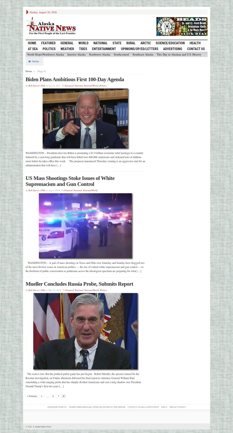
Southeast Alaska (143, 54)
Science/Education (170, 43)
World (83, 43)
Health (195, 43)
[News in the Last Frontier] (52, 26)
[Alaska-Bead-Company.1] (182, 26)
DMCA (164, 407)
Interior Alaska (76, 54)
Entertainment (104, 49)
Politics (49, 49)
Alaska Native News (42, 426)
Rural (131, 43)
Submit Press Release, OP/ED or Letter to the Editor (97, 407)
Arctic (146, 43)
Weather (67, 49)
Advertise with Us (57, 407)
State (117, 43)
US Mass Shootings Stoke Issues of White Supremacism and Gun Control (70, 181)
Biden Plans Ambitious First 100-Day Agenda (75, 79)
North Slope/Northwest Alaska (45, 54)
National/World (91, 85)
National (100, 43)
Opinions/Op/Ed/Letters (139, 49)
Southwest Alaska (99, 54)
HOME (32, 43)
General (67, 43)
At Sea (33, 49)
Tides (83, 49)
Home (35, 61)
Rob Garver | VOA (36, 85)
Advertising (172, 49)
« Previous (32, 396)
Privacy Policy (178, 407)
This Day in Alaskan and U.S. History (179, 54)
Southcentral (121, 54)
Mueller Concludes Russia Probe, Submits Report (79, 284)
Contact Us (196, 49)
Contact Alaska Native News (143, 407)
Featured (48, 43)
